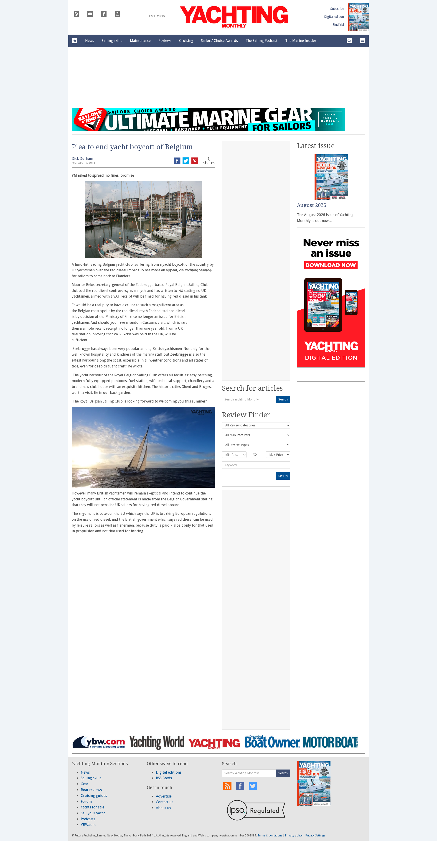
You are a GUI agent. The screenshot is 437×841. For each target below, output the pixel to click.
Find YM (338, 24)
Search (283, 399)
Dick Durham (82, 158)
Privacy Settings (315, 835)
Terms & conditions (269, 835)
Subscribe (337, 8)
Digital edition (334, 16)
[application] (143, 447)
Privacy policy (293, 835)
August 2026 (311, 205)
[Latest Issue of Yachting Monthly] (358, 17)
